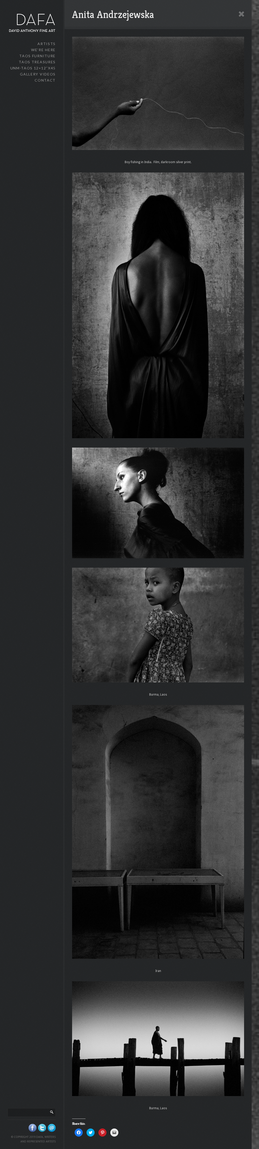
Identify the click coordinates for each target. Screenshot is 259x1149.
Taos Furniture (37, 56)
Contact (45, 80)
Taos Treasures (37, 62)
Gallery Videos (38, 74)
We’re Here (43, 50)
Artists (46, 44)
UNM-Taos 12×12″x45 (33, 68)
